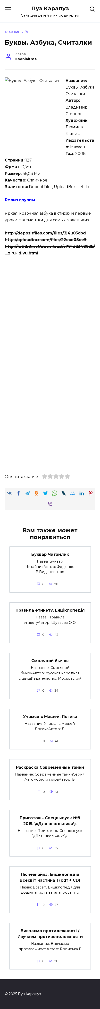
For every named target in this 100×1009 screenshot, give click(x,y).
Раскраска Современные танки (50, 767)
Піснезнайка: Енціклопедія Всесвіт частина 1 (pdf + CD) (50, 877)
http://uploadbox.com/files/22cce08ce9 (46, 239)
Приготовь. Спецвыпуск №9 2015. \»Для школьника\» (50, 821)
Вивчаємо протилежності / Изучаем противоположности (50, 933)
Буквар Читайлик (50, 554)
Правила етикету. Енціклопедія (50, 610)
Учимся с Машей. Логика (50, 716)
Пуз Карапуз (50, 8)
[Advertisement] (50, 313)
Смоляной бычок (50, 660)
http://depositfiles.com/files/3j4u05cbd (45, 233)
